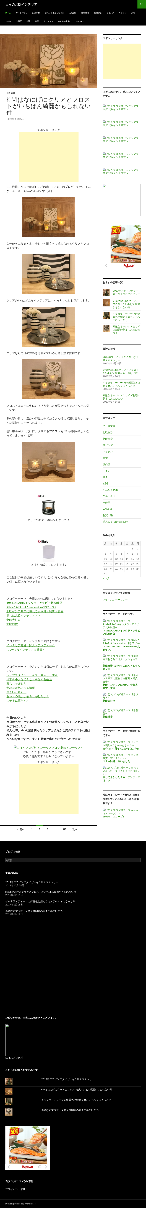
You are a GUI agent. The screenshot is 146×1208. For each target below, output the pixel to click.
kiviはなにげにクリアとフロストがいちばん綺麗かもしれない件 (48, 106)
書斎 (37, 21)
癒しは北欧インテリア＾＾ (23, 615)
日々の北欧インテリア (21, 4)
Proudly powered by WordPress (20, 1203)
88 (64, 829)
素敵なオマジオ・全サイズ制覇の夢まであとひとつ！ (126, 329)
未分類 (106, 502)
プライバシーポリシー (115, 599)
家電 (133, 13)
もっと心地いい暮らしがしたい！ (27, 696)
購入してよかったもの (54, 13)
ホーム (8, 13)
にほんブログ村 (14, 1057)
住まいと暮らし (16, 692)
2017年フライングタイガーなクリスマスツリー (126, 292)
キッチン (123, 13)
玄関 (28, 21)
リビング (110, 13)
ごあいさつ (79, 21)
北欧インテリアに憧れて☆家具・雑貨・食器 (34, 611)
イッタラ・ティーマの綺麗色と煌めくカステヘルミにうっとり (126, 316)
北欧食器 (98, 13)
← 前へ (21, 829)
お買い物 (36, 13)
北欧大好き (13, 619)
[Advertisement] (49, 157)
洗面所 (19, 21)
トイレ (8, 21)
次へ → (76, 829)
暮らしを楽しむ (16, 683)
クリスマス (48, 21)
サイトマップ (22, 13)
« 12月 (106, 578)
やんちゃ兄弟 (64, 21)
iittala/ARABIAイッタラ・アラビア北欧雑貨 (34, 602)
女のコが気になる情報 (20, 687)
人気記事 (73, 13)
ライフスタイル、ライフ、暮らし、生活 (32, 675)
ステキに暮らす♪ (17, 700)
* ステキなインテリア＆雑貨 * (25, 649)
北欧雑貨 (85, 13)
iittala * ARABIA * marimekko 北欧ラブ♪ (31, 607)
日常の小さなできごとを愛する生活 (29, 679)
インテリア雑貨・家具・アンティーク (30, 645)
